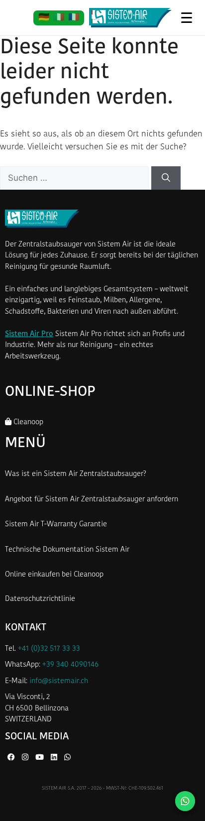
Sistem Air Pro (29, 334)
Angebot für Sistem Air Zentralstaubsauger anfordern (91, 499)
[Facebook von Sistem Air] (12, 758)
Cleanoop (27, 422)
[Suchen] (166, 178)
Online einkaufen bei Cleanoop (54, 575)
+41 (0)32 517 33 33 (49, 649)
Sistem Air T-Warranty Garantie (56, 524)
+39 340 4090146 (70, 665)
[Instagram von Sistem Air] (26, 758)
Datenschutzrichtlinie (40, 599)
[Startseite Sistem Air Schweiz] (130, 18)
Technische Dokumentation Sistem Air (67, 550)
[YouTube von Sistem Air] (40, 758)
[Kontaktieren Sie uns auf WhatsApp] (185, 801)
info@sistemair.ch (58, 681)
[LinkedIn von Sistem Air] (55, 758)
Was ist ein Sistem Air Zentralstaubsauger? (75, 474)
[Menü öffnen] (186, 17)
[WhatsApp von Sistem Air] (67, 758)
